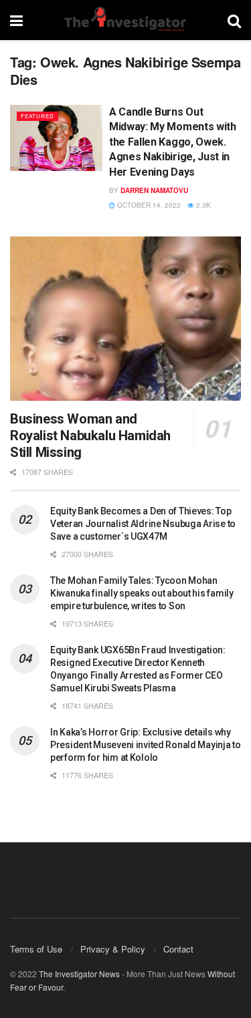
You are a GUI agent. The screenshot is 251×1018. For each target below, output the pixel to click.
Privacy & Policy (112, 949)
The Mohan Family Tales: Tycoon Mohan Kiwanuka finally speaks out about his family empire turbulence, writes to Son (142, 593)
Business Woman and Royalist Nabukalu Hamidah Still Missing (90, 435)
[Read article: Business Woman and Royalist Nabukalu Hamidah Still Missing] (125, 318)
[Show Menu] (16, 20)
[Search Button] (234, 20)
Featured (37, 116)
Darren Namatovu (154, 190)
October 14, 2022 (148, 205)
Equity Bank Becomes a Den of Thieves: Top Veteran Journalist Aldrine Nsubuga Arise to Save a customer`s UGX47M (143, 524)
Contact (178, 949)
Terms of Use (36, 949)
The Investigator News (79, 973)
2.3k (202, 205)
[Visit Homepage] (125, 20)
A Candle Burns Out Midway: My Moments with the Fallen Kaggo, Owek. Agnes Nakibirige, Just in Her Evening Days (172, 142)
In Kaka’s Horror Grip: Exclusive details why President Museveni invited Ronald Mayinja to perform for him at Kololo (145, 745)
